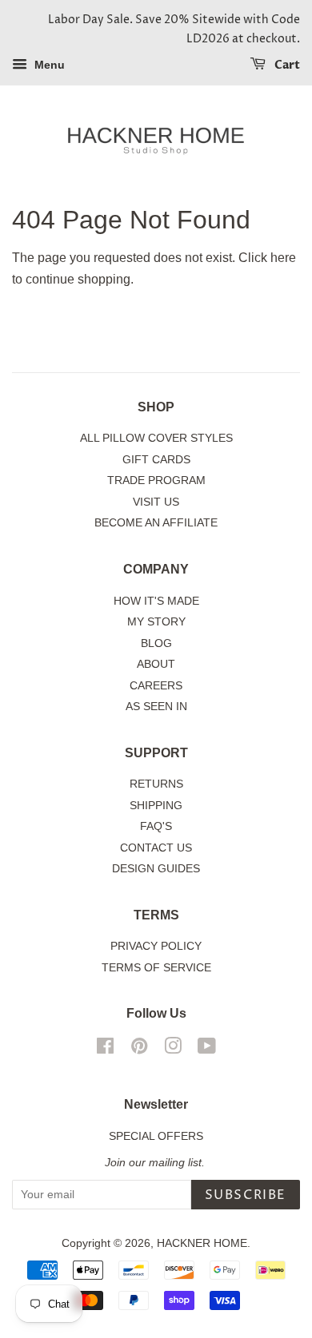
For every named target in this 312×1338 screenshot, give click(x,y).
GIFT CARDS (156, 460)
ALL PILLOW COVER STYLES (156, 438)
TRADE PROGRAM (156, 480)
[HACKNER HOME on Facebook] (105, 1049)
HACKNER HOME (202, 1243)
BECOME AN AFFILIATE (156, 523)
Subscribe (245, 1195)
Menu (48, 64)
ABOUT (156, 664)
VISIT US (156, 502)
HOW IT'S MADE (156, 601)
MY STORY (156, 622)
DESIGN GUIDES (156, 869)
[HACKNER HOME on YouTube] (207, 1049)
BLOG (156, 643)
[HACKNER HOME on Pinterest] (139, 1049)
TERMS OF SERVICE (156, 968)
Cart (286, 65)
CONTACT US (156, 848)
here (283, 257)
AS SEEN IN (156, 707)
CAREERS (156, 686)
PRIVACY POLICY (156, 946)
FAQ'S (156, 826)
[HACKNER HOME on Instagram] (173, 1049)
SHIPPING (156, 806)
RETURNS (156, 784)
